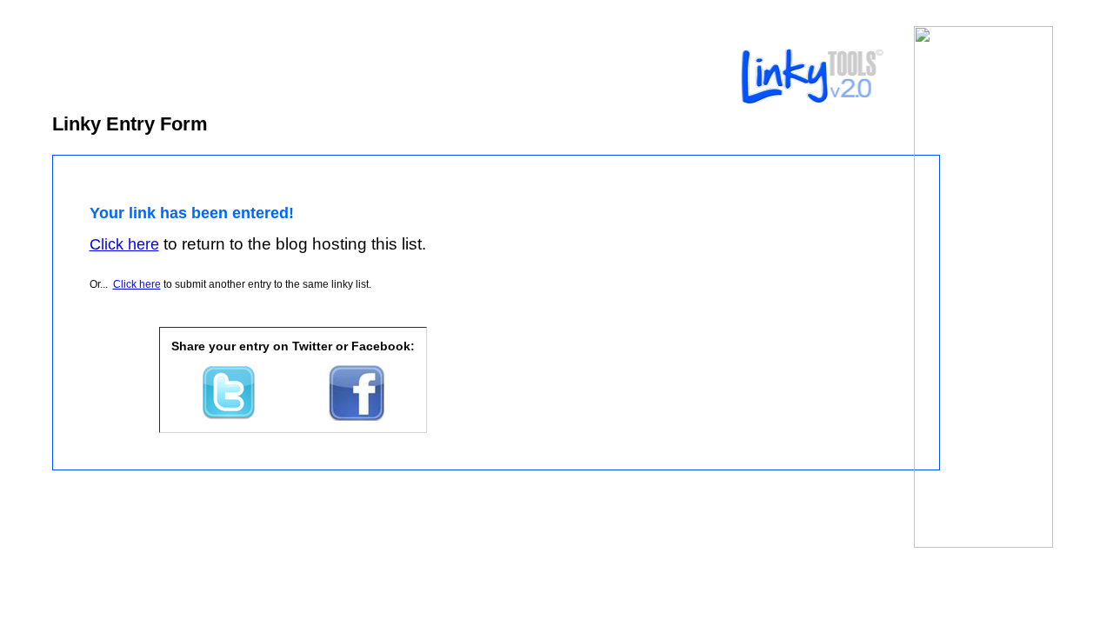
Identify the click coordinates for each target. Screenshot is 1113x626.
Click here (137, 284)
